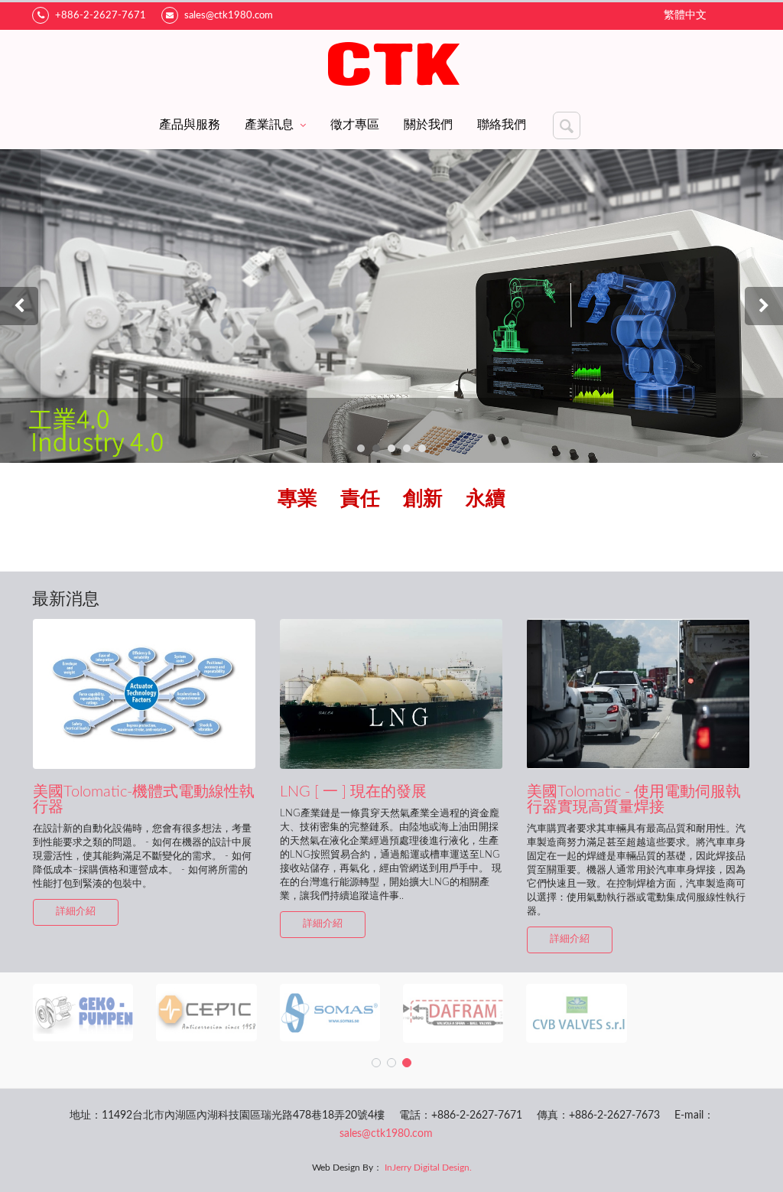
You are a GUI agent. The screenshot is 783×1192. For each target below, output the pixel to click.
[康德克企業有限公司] (391, 65)
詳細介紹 (76, 912)
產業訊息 (269, 125)
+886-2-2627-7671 (100, 16)
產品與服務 (189, 125)
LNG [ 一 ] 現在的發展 (353, 792)
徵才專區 (354, 125)
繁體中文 (685, 15)
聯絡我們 (501, 125)
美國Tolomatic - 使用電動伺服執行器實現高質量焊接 (634, 799)
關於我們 (428, 125)
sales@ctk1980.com (228, 16)
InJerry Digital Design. (428, 1167)
